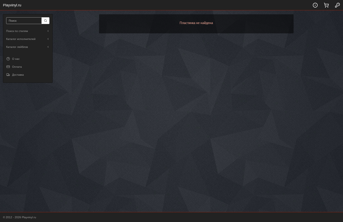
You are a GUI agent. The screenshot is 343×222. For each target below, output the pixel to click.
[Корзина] (326, 5)
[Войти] (337, 5)
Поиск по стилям (17, 31)
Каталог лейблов (17, 46)
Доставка (18, 74)
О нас (16, 58)
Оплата (17, 66)
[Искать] (45, 20)
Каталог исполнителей (21, 39)
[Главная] (315, 5)
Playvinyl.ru (12, 5)
